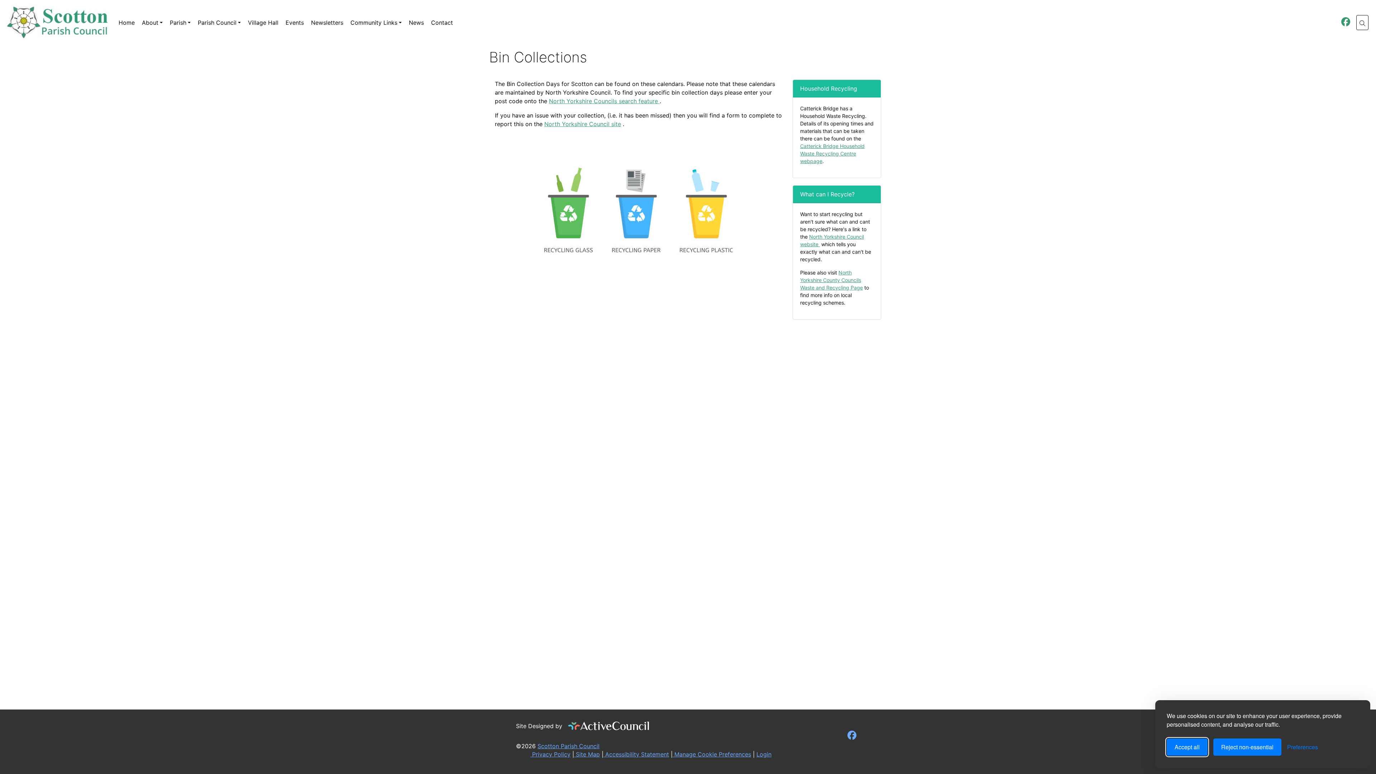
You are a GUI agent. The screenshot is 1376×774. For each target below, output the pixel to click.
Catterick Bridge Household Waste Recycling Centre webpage (832, 153)
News (416, 22)
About (150, 22)
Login (763, 754)
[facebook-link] (1345, 23)
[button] (1362, 22)
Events (295, 22)
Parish (178, 22)
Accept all (1187, 747)
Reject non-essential (1247, 747)
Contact (442, 22)
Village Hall (263, 22)
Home (127, 22)
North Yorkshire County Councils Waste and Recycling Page (831, 280)
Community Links (373, 22)
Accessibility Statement (636, 754)
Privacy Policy (550, 754)
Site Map (587, 754)
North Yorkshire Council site (582, 124)
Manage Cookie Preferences (712, 754)
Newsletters (327, 22)
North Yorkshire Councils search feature (604, 101)
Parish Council (217, 22)
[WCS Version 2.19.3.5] (609, 726)
